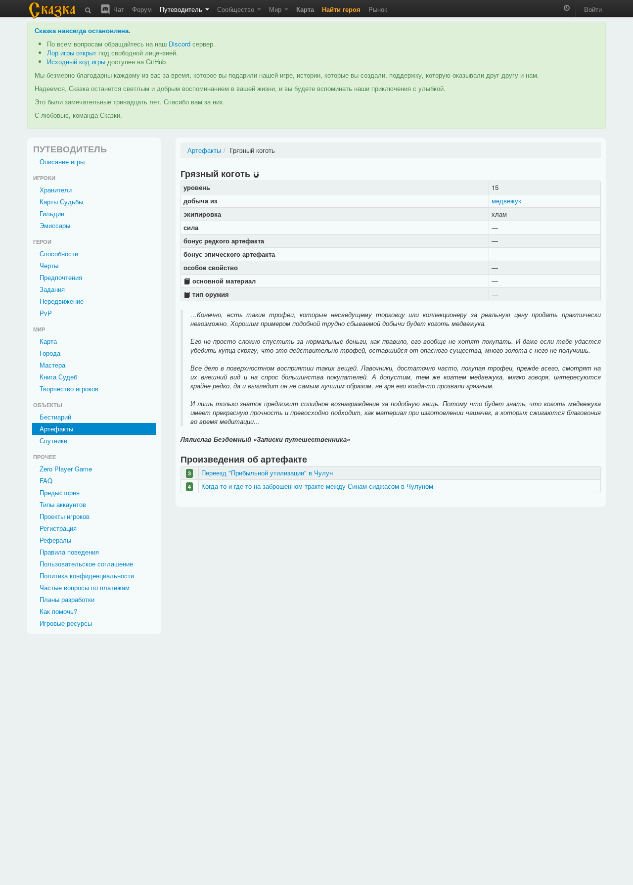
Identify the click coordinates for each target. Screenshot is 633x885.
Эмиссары (55, 225)
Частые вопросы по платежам (85, 587)
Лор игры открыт (71, 52)
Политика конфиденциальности (87, 575)
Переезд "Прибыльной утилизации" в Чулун (267, 472)
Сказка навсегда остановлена (82, 30)
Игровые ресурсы (66, 623)
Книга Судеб (58, 376)
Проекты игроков (65, 516)
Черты (49, 265)
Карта (48, 341)
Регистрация (58, 528)
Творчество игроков (69, 388)
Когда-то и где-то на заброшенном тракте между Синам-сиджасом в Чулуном (317, 486)
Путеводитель (182, 9)
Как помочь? (58, 611)
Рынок (377, 9)
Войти (593, 9)
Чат (117, 9)
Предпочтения (61, 277)
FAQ (46, 480)
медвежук (506, 200)
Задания (52, 289)
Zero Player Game (66, 468)
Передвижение (62, 301)
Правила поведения (69, 552)
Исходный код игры (76, 61)
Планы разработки (67, 599)
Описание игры (62, 161)
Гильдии (52, 213)
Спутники (53, 440)
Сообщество (236, 9)
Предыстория (60, 492)
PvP (46, 313)
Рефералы (55, 540)
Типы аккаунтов (63, 504)
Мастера (52, 365)
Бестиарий (55, 416)
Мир (276, 9)
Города (50, 353)
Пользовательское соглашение (86, 563)
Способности (59, 253)
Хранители (56, 189)
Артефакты (56, 428)
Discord (179, 43)
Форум (142, 9)
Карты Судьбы (61, 201)
